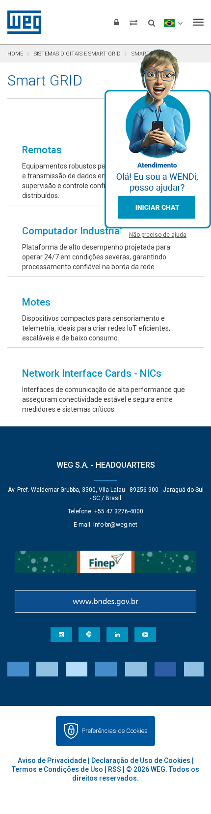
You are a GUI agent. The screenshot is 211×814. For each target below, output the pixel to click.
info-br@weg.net (115, 524)
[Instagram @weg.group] (61, 634)
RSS (114, 769)
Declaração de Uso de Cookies (140, 760)
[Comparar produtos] (133, 22)
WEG (21, 22)
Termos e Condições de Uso (57, 769)
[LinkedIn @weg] (117, 634)
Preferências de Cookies (114, 730)
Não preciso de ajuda (157, 234)
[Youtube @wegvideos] (145, 634)
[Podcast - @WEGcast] (89, 634)
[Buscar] (151, 19)
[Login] (116, 22)
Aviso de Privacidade (52, 760)
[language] (173, 22)
